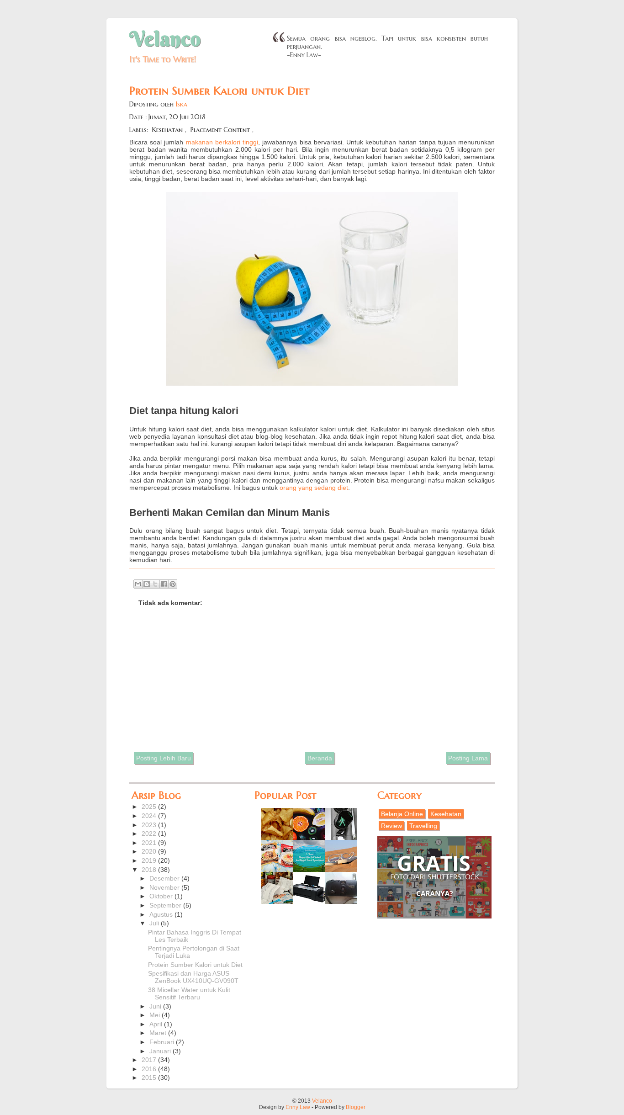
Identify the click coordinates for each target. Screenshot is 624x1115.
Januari (161, 1051)
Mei (155, 1015)
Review (391, 825)
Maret (158, 1032)
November (165, 887)
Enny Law (298, 1107)
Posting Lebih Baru (163, 758)
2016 (150, 1069)
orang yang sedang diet (314, 487)
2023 (150, 824)
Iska (181, 104)
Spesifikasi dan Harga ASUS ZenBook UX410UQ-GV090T (193, 977)
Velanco (165, 39)
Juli (155, 923)
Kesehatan (167, 130)
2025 (150, 806)
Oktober (162, 896)
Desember (165, 878)
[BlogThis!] (146, 584)
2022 (150, 833)
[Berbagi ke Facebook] (164, 584)
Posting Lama (468, 758)
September (166, 905)
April (156, 1024)
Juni (156, 1006)
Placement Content (220, 130)
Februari (162, 1042)
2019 (150, 860)
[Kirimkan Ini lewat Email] (138, 584)
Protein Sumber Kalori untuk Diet (195, 964)
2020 (150, 851)
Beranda (319, 758)
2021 (150, 842)
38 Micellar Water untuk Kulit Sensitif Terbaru (189, 993)
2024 (150, 815)
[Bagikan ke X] (155, 584)
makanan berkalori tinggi (222, 142)
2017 (150, 1059)
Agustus (162, 914)
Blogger (355, 1107)
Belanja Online (402, 814)
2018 (150, 869)
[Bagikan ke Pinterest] (172, 584)
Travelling (423, 825)
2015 (150, 1077)
